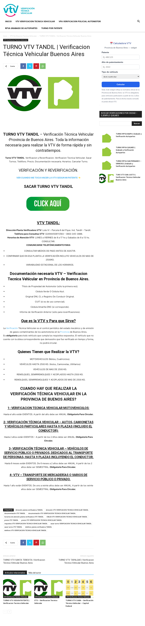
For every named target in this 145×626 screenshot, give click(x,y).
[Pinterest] (36, 66)
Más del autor (35, 573)
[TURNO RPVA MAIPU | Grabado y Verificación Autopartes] (106, 138)
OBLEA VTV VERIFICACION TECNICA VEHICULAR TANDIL (67, 517)
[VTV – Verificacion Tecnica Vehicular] (48, 588)
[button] (138, 21)
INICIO (8, 21)
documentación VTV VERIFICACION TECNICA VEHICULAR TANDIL (52, 513)
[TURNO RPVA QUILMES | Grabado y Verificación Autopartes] (106, 151)
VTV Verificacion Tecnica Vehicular (23, 36)
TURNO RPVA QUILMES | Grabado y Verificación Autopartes (125, 150)
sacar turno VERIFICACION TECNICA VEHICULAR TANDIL (71, 523)
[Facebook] (23, 66)
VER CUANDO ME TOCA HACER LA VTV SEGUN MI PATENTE (47, 177)
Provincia (64, 332)
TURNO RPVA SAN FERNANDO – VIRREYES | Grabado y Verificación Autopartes (128, 163)
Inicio (5, 36)
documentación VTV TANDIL (14, 513)
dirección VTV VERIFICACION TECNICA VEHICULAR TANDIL (67, 510)
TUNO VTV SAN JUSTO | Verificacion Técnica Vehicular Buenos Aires (128, 177)
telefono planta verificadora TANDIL (38, 527)
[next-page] (9, 612)
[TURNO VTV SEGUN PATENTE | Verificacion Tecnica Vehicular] (17, 588)
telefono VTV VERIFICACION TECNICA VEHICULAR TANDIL (25, 530)
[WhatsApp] (43, 66)
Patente (105, 52)
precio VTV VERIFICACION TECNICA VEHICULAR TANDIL (41, 520)
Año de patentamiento (112, 62)
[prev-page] (5, 612)
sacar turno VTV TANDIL (13, 527)
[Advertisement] (90, 10)
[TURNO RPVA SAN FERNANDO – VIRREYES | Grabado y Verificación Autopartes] (106, 165)
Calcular (121, 84)
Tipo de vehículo (110, 72)
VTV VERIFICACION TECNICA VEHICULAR (35, 21)
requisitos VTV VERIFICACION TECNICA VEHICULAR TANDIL (25, 523)
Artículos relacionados (15, 573)
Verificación (12, 328)
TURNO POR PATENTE (51, 28)
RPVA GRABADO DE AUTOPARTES (21, 28)
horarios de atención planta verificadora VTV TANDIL (23, 517)
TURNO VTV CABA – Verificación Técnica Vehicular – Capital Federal (79, 603)
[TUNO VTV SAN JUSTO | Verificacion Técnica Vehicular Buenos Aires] (106, 178)
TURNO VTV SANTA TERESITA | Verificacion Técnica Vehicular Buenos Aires (24, 561)
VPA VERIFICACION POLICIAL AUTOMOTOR (80, 21)
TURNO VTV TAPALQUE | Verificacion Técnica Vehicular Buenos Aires (76, 561)
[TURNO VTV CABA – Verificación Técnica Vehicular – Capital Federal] (80, 588)
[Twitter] (30, 66)
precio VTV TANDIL (11, 520)
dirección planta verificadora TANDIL (29, 510)
